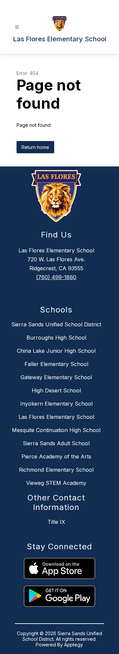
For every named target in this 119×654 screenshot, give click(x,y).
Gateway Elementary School (56, 377)
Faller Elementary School (56, 364)
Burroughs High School (56, 337)
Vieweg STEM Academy (56, 483)
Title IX (56, 522)
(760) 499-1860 (56, 277)
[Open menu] (17, 27)
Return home (35, 147)
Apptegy (73, 644)
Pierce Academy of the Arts (56, 456)
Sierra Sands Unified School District (56, 324)
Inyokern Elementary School (56, 403)
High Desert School (56, 390)
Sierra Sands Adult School (56, 443)
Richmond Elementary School (56, 469)
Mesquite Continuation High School (56, 430)
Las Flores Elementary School (56, 417)
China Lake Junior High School (56, 350)
